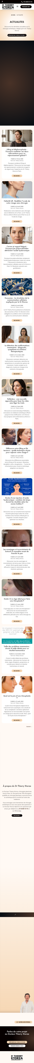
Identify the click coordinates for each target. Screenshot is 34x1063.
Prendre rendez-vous (17, 1046)
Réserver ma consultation (16, 35)
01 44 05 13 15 (23, 809)
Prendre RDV (26, 6)
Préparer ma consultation (17, 1042)
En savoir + (17, 176)
